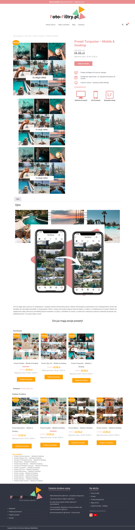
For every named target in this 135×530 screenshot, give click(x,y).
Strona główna (18, 36)
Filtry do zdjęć (95, 493)
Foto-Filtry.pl (20, 528)
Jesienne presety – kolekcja (99, 506)
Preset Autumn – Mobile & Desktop (26, 479)
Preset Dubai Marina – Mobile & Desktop (28, 464)
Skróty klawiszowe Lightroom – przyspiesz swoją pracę (67, 495)
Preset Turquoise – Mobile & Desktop (27, 467)
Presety (93, 496)
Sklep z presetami (63, 24)
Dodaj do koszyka (83, 64)
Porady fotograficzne (97, 499)
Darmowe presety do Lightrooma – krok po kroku (65, 512)
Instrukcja (81, 24)
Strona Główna (50, 24)
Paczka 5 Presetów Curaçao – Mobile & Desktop (31, 466)
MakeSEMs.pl (34, 528)
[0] (127, 24)
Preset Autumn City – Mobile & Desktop (28, 458)
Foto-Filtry (28, 36)
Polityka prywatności (15, 511)
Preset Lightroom (27, 389)
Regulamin (12, 508)
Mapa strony (95, 503)
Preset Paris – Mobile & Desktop (25, 462)
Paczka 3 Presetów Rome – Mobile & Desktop (30, 460)
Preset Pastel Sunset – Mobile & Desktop (28, 481)
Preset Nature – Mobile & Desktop (26, 477)
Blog (73, 24)
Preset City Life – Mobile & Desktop (26, 469)
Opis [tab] (17, 199)
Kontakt (11, 518)
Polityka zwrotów (14, 515)
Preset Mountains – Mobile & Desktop (27, 471)
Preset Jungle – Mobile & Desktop (26, 473)
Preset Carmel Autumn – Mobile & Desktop (29, 456)
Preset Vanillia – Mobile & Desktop (26, 475)
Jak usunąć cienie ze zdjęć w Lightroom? (62, 499)
